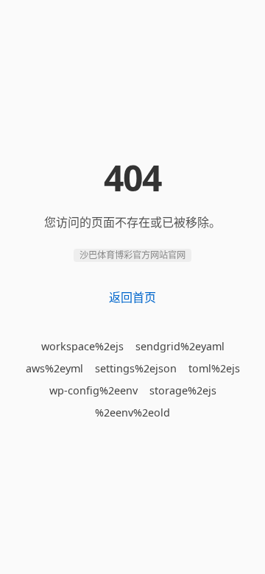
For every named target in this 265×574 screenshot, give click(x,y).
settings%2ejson (136, 368)
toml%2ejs (214, 368)
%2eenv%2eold (132, 412)
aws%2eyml (54, 368)
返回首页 (132, 297)
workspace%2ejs (82, 346)
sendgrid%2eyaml (180, 346)
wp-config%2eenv (93, 390)
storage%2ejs (182, 390)
